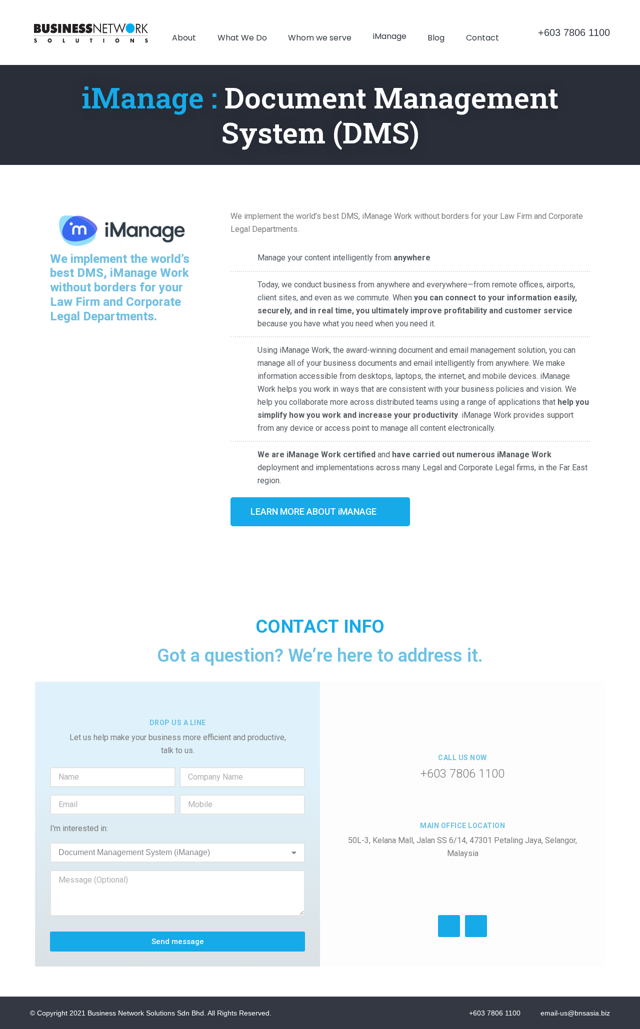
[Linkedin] (476, 926)
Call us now (462, 758)
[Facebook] (449, 926)
